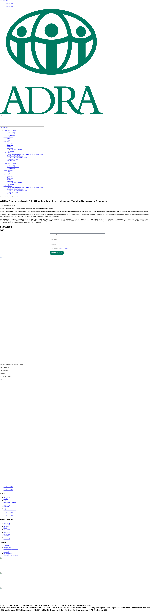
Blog (8, 138)
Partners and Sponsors (13, 134)
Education (10, 148)
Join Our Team (11, 160)
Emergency (10, 145)
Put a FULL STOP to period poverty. (17, 157)
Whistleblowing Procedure (11, 549)
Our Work (6, 141)
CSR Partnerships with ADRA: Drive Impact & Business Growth (25, 154)
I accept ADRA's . (60, 248)
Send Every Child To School (15, 156)
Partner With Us (8, 153)
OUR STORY (11, 132)
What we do (7, 529)
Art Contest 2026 (8, 3)
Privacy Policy (64, 248)
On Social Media (11, 135)
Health (9, 146)
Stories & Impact (8, 137)
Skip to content (4, 0)
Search (2, 197)
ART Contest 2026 (12, 159)
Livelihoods (10, 151)
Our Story (6, 499)
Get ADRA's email (56, 253)
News (8, 140)
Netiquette (6, 545)
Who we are (7, 497)
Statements (10, 143)
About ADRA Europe (10, 130)
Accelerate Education (16, 149)
